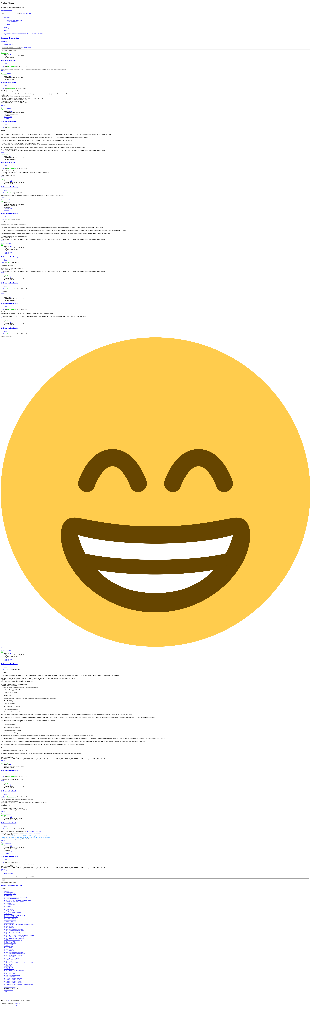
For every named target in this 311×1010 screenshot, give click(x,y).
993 (11, 181)
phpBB (9, 1000)
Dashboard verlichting (10, 38)
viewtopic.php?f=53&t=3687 (34, 831)
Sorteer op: (19, 877)
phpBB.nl (17, 1003)
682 (11, 111)
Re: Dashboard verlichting (9, 187)
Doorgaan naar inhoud (6, 10)
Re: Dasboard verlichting (9, 82)
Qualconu (3, 815)
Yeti (2, 109)
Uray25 (3, 179)
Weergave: (5, 877)
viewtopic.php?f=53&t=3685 (32, 833)
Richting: (33, 877)
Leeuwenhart (4, 74)
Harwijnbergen (4, 53)
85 (10, 76)
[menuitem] (14, 20)
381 (11, 817)
